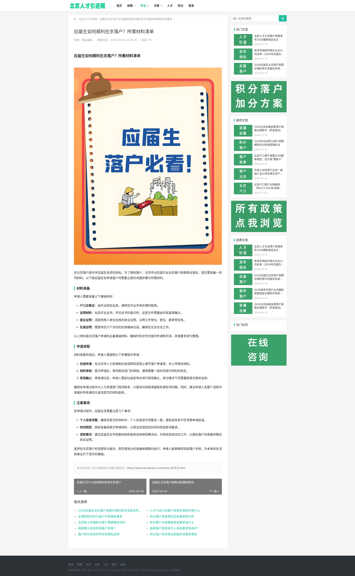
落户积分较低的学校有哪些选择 (98, 534)
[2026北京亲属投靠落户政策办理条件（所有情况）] (243, 127)
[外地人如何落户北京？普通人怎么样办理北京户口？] (243, 170)
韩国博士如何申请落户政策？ (97, 528)
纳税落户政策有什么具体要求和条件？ (175, 528)
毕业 (143, 5)
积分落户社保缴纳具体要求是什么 (172, 522)
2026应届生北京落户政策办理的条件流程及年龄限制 (110, 510)
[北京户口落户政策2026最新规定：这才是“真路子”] (243, 156)
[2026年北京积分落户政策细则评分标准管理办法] (243, 141)
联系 (191, 5)
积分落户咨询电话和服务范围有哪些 (173, 534)
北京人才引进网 (88, 19)
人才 (170, 5)
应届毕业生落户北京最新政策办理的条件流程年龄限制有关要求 (136, 19)
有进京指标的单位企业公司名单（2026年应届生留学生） (269, 54)
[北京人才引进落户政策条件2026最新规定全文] (243, 36)
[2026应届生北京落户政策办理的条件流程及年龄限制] (243, 65)
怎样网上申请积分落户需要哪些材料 (101, 522)
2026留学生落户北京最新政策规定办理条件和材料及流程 (269, 293)
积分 (180, 5)
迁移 (156, 5)
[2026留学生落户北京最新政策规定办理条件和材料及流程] (243, 290)
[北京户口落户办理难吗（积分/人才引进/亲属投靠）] (243, 185)
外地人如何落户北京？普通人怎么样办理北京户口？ (268, 173)
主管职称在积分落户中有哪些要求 (100, 516)
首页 (119, 5)
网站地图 (175, 570)
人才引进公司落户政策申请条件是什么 (175, 510)
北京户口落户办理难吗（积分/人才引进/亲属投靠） (268, 188)
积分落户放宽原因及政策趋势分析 (172, 516)
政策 (130, 5)
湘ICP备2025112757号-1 (94, 570)
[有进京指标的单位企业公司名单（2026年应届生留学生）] (243, 50)
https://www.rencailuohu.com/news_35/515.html (156, 467)
